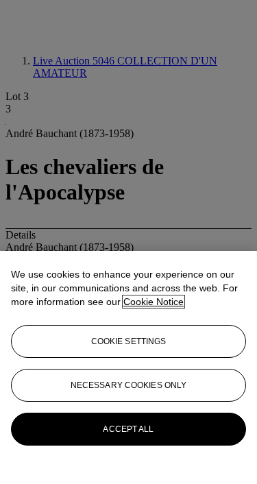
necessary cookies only (129, 385)
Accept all (128, 429)
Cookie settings (129, 341)
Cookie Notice (153, 301)
